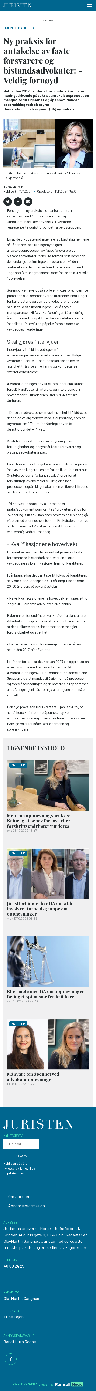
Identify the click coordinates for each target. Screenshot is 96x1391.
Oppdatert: (45, 191)
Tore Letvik (13, 186)
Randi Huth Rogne (19, 1341)
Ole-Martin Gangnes (21, 1298)
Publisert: (10, 191)
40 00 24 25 (13, 1266)
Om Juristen (19, 1196)
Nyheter (26, 27)
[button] (7, 201)
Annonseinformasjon (26, 1205)
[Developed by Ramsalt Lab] (69, 1384)
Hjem (8, 27)
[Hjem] (17, 5)
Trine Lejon (13, 1316)
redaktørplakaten (19, 1247)
